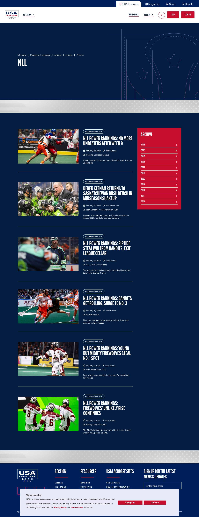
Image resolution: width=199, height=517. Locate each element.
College (59, 483)
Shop (172, 4)
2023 (143, 162)
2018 (143, 190)
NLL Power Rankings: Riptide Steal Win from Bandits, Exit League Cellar (107, 248)
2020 (143, 179)
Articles (57, 55)
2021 (143, 173)
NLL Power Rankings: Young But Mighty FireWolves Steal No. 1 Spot (107, 353)
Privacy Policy (60, 507)
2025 (143, 150)
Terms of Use (77, 507)
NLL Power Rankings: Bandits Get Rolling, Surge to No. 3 (107, 301)
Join (173, 15)
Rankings (134, 15)
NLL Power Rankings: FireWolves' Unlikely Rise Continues (104, 408)
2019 (143, 184)
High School (61, 487)
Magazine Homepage (40, 55)
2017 (143, 196)
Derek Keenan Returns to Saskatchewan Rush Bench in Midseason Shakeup (107, 193)
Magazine (153, 4)
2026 (143, 145)
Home (23, 55)
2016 (143, 201)
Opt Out (155, 502)
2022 (143, 167)
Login (188, 15)
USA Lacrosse (130, 4)
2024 (143, 156)
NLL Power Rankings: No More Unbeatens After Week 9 (107, 141)
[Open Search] (161, 15)
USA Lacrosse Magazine (118, 487)
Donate (189, 4)
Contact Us (86, 487)
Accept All (130, 502)
